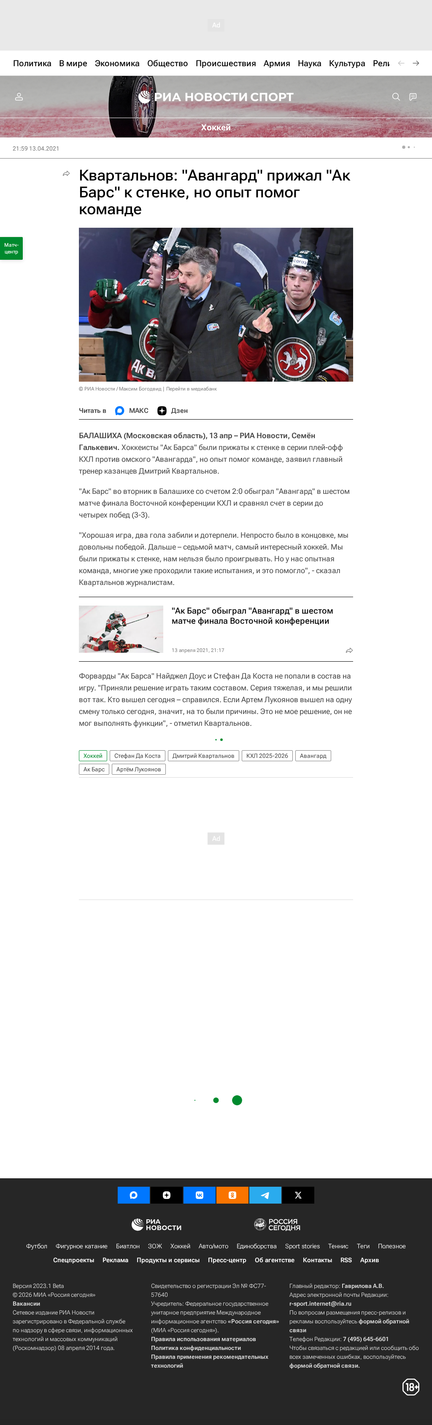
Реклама (115, 1260)
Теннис (338, 1246)
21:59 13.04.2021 (36, 148)
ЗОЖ (155, 1246)
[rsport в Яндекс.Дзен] (167, 1195)
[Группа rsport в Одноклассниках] (232, 1195)
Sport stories (302, 1246)
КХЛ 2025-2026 (267, 755)
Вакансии (26, 1303)
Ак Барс (94, 769)
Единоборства (257, 1246)
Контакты (317, 1260)
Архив (369, 1260)
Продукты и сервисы (168, 1260)
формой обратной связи (323, 1365)
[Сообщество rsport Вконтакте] (200, 1195)
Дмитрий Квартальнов (204, 755)
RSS (346, 1260)
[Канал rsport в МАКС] (134, 1195)
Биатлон (128, 1246)
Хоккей (93, 755)
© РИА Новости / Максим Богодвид (120, 389)
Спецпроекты (73, 1260)
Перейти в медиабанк (191, 389)
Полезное (392, 1246)
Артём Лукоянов (138, 769)
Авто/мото (213, 1246)
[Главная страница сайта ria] (187, 97)
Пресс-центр (227, 1260)
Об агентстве (274, 1260)
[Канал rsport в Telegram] (265, 1195)
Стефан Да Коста (137, 755)
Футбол (36, 1246)
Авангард (313, 755)
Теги (363, 1246)
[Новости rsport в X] (298, 1195)
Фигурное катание (82, 1246)
